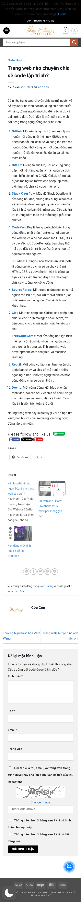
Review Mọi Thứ (41, 895)
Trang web (15, 749)
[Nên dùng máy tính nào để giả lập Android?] (21, 533)
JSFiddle (18, 261)
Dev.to (16, 387)
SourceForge (22, 290)
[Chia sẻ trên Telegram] (55, 571)
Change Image (40, 802)
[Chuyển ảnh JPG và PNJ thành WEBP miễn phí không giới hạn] (52, 488)
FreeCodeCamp (23, 336)
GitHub (17, 131)
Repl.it (16, 364)
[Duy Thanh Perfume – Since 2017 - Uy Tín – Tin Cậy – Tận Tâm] (40, 29)
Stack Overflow (23, 193)
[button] (6, 30)
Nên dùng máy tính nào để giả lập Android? (19, 550)
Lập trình (19, 591)
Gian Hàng (28, 892)
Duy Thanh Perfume (40, 20)
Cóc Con (43, 87)
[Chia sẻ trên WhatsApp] (26, 571)
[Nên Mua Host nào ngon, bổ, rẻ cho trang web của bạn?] (23, 502)
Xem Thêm (57, 892)
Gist (15, 313)
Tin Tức (43, 892)
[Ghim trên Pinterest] (47, 571)
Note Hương (16, 60)
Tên (11, 711)
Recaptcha (15, 782)
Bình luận (15, 676)
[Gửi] (74, 42)
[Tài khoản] (74, 31)
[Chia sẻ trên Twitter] (40, 571)
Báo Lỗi (71, 892)
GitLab (16, 165)
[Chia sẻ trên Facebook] (33, 571)
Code (10, 591)
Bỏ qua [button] (61, 14)
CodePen (19, 227)
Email (12, 730)
